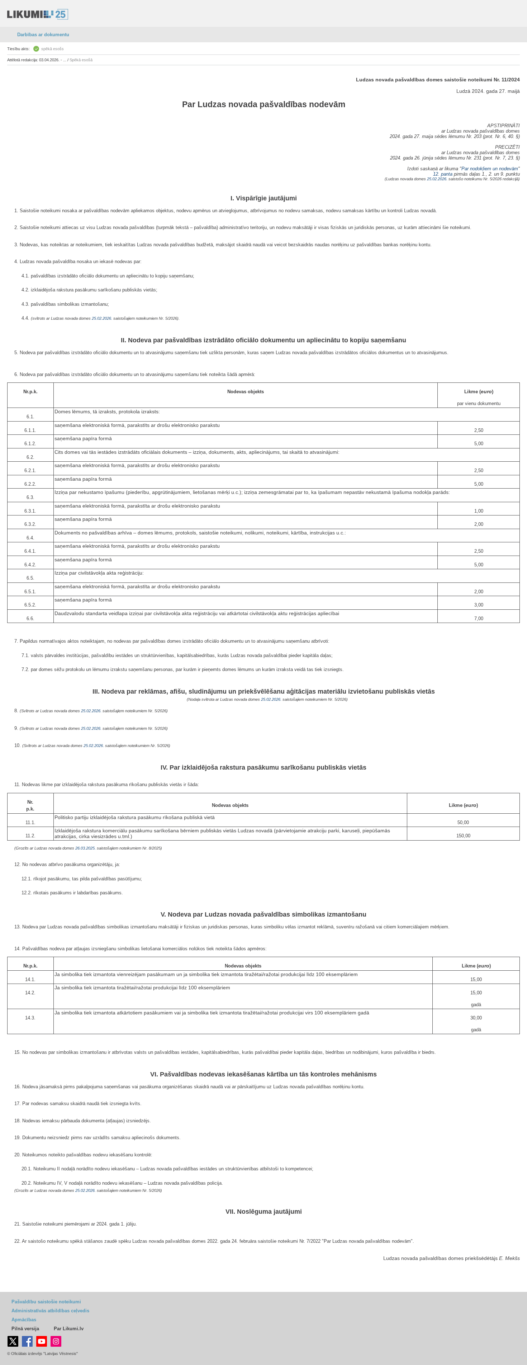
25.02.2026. (437, 179)
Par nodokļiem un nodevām (489, 168)
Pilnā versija (25, 1328)
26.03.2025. (85, 848)
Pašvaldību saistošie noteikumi (46, 1301)
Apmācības (23, 1319)
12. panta (442, 174)
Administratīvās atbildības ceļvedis (50, 1310)
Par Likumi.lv (69, 1328)
